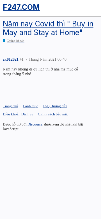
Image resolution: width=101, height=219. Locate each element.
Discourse (34, 124)
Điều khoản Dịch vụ (18, 114)
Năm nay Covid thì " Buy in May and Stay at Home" (48, 28)
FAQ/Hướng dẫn (55, 106)
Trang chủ (10, 106)
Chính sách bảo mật (53, 114)
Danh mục (30, 106)
